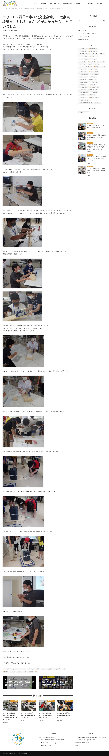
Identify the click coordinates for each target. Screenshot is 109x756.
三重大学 (83, 69)
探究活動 (93, 82)
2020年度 (83, 51)
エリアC (92, 61)
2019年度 (93, 48)
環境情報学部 (84, 87)
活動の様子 (15, 30)
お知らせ (80, 30)
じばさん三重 (84, 56)
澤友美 (92, 84)
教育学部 (83, 84)
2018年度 (83, 48)
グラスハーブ (22, 669)
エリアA (93, 59)
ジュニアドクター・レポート (86, 33)
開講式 (98, 102)
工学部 (93, 77)
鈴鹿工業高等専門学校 (86, 102)
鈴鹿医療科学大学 (85, 100)
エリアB (83, 61)
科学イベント (84, 92)
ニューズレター (82, 36)
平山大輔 (83, 79)
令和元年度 (94, 71)
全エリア (95, 74)
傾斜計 (37, 669)
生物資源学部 (95, 87)
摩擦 (64, 669)
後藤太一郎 (83, 82)
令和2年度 (93, 69)
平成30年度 (92, 79)
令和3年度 (30, 669)
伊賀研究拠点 (84, 74)
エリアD (101, 61)
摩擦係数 (6, 671)
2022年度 (83, 53)
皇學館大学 (93, 89)
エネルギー (83, 59)
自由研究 (92, 95)
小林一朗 (58, 669)
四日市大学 (83, 77)
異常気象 (83, 89)
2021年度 (6, 669)
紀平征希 (83, 95)
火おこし (20, 671)
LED (102, 53)
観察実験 (31, 671)
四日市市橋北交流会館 (47, 669)
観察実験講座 (94, 97)
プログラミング (100, 66)
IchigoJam (93, 53)
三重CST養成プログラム (82, 743)
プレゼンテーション (86, 66)
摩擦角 (13, 671)
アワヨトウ (94, 56)
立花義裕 (95, 92)
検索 (104, 20)
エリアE (14, 669)
